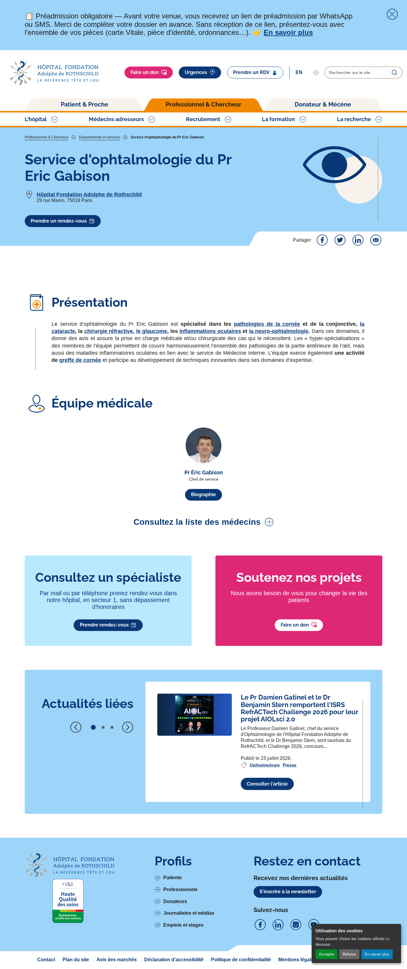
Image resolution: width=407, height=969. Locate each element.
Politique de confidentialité (241, 959)
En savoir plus (377, 954)
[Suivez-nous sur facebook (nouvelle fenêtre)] (260, 925)
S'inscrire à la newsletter (288, 891)
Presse (289, 765)
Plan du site (76, 959)
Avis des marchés (117, 959)
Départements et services (99, 137)
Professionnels (180, 889)
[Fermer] (392, 14)
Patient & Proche (84, 104)
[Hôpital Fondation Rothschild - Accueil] (53, 72)
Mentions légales (297, 959)
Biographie (203, 494)
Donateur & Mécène (323, 104)
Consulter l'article (267, 784)
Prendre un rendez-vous (59, 221)
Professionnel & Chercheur (203, 104)
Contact (46, 959)
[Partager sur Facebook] (322, 240)
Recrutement (203, 119)
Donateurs (175, 901)
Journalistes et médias (188, 913)
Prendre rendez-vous (104, 625)
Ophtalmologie (265, 765)
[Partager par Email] (376, 240)
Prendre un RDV (251, 72)
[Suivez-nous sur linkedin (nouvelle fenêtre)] (278, 925)
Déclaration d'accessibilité (174, 959)
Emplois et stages (183, 925)
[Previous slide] (76, 727)
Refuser (349, 954)
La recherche (354, 119)
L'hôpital (36, 119)
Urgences (196, 72)
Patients (172, 877)
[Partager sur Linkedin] (358, 240)
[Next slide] (127, 727)
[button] (93, 727)
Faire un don (145, 72)
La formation (278, 119)
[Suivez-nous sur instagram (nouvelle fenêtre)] (296, 925)
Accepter (326, 954)
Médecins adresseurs (116, 119)
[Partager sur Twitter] (340, 240)
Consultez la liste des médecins (197, 522)
